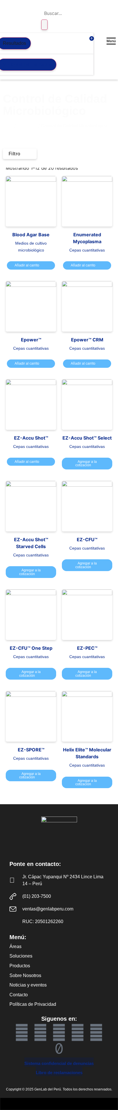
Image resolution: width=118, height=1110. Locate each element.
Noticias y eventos (28, 985)
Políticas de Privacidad (32, 1004)
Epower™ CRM (87, 340)
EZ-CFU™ (87, 539)
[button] (111, 41)
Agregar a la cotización (86, 463)
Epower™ (31, 340)
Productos (27, 125)
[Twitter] (77, 1032)
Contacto (18, 994)
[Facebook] (22, 1032)
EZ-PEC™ (87, 648)
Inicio (8, 125)
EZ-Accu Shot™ (31, 438)
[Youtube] (40, 1032)
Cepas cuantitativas (87, 250)
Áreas (15, 946)
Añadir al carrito (27, 265)
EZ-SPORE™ (31, 750)
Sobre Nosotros (25, 975)
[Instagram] (96, 1032)
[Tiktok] (59, 1048)
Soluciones (20, 956)
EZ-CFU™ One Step (31, 648)
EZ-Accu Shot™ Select (87, 438)
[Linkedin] (59, 1032)
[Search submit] (44, 25)
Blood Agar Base (31, 234)
